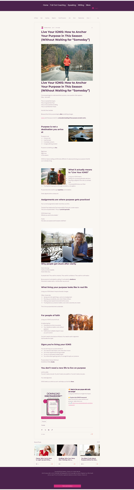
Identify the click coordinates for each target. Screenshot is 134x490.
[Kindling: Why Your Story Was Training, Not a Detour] (67, 450)
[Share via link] (52, 429)
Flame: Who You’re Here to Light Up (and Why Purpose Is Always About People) (44, 459)
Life (69, 18)
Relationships (81, 18)
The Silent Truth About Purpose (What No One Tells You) (88, 459)
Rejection (54, 18)
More (88, 18)
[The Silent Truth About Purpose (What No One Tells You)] (90, 450)
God (41, 18)
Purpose (44, 421)
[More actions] (92, 27)
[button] (98, 18)
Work (74, 18)
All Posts (36, 18)
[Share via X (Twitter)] (45, 429)
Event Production (62, 18)
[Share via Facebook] (42, 429)
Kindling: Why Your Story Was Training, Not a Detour (67, 459)
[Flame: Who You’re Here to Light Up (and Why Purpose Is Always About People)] (44, 450)
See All (98, 442)
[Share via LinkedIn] (48, 429)
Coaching (47, 18)
